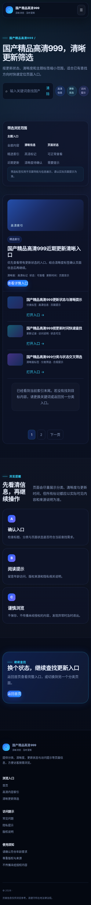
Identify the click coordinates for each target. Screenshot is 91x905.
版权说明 (8, 831)
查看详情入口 (18, 283)
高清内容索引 (11, 792)
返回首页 (14, 694)
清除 (48, 91)
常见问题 (8, 818)
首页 (5, 785)
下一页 (55, 435)
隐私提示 (8, 825)
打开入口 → (35, 315)
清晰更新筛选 (11, 798)
